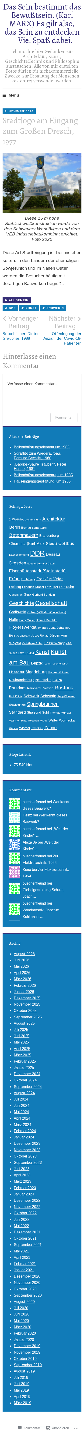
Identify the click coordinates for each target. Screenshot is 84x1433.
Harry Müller (27, 619)
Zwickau (37, 728)
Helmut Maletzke (46, 619)
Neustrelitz (43, 680)
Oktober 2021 (25, 1238)
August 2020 (24, 1302)
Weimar (13, 728)
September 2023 (28, 1163)
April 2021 (22, 1257)
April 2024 (22, 1118)
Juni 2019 (21, 1384)
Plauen (57, 680)
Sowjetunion (17, 704)
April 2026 (22, 973)
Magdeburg (36, 672)
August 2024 (24, 1093)
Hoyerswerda (22, 627)
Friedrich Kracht (33, 587)
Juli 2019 (21, 1377)
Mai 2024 (21, 1112)
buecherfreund (34, 802)
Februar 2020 (25, 1333)
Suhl (45, 712)
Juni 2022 (21, 1220)
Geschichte (21, 603)
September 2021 (28, 1245)
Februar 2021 (25, 1264)
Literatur (16, 672)
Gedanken (16, 594)
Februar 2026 (25, 985)
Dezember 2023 (27, 1143)
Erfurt (14, 579)
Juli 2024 (21, 1099)
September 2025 (28, 1017)
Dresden (17, 562)
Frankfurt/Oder (49, 579)
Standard (17, 712)
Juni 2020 (21, 1314)
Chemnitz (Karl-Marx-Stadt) (33, 543)
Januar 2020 (24, 1340)
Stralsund (34, 712)
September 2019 (28, 1365)
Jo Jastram (23, 635)
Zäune (50, 727)
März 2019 (22, 1403)
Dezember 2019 (27, 1346)
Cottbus (66, 543)
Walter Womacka (62, 720)
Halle (13, 619)
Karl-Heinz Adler (32, 643)
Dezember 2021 (27, 1232)
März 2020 (22, 1327)
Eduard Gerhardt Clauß (41, 563)
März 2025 (22, 1055)
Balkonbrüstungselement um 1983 (42, 447)
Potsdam (17, 688)
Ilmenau (43, 627)
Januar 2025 (24, 1068)
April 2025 (22, 1049)
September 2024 (28, 1087)
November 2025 (27, 1004)
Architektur (53, 518)
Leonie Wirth (60, 663)
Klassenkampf (54, 643)
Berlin (14, 527)
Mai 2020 (21, 1321)
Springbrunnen (43, 704)
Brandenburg (49, 535)
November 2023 (27, 1150)
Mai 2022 (21, 1226)
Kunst (31, 308)
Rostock (64, 687)
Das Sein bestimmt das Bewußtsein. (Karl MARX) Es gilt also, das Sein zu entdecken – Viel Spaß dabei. (42, 23)
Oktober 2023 (25, 1156)
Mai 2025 (21, 1042)
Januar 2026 (24, 992)
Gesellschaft (51, 603)
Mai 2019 (21, 1390)
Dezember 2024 (27, 1074)
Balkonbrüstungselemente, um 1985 (43, 475)
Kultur (30, 652)
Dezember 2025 (27, 998)
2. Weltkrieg (16, 519)
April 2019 (22, 1397)
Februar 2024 (25, 1131)
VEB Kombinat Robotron (24, 720)
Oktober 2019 (25, 1359)
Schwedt (31, 696)
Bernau (26, 527)
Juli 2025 (21, 1030)
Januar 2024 (24, 1137)
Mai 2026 (21, 966)
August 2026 (24, 954)
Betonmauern (23, 535)
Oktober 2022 (25, 1213)
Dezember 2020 (27, 1276)
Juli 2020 (21, 1308)
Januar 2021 (24, 1270)
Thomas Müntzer (60, 712)
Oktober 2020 (25, 1289)
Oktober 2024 (25, 1080)
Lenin (48, 663)
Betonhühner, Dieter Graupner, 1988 (21, 328)
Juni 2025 (21, 1036)
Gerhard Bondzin (43, 594)
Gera (27, 594)
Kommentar (64, 417)
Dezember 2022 (27, 1200)
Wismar (24, 728)
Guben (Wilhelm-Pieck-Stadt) (46, 612)
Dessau (53, 554)
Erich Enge (28, 579)
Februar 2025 (25, 1061)
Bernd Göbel (39, 527)
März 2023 (22, 1181)
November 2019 (27, 1352)
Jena (52, 627)
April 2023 (22, 1175)
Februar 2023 (25, 1188)
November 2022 (27, 1207)
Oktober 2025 (25, 1011)
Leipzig (37, 663)
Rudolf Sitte (15, 696)
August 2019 (24, 1371)
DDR (12, 308)
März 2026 (22, 979)
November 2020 (27, 1283)
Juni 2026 (21, 960)
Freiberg (15, 587)
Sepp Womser (66, 696)
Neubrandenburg (21, 680)
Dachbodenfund (19, 554)
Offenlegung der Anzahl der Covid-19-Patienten (62, 330)
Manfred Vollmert (58, 672)
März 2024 (22, 1125)
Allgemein (18, 300)
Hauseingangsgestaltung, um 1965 (42, 481)
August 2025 (24, 1023)
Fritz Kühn (66, 587)
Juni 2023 (21, 1169)
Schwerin (55, 308)
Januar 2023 (24, 1194)
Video (43, 720)
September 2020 (28, 1295)
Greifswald (17, 612)
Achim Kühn (33, 519)
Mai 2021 (21, 1251)
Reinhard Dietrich (40, 688)
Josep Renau (40, 635)
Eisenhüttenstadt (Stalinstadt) (37, 571)
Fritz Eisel (51, 587)
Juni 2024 (21, 1105)
